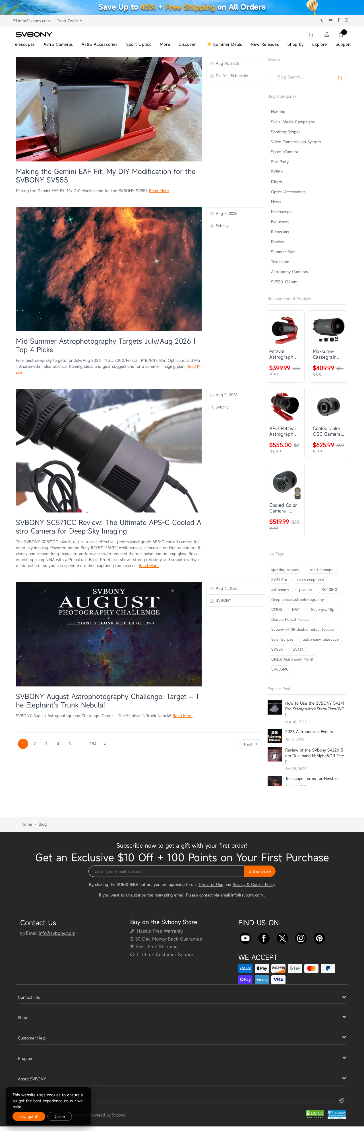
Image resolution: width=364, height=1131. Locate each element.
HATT (296, 609)
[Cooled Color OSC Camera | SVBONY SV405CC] (328, 406)
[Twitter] (282, 937)
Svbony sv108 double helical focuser (303, 629)
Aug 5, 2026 (225, 213)
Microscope (281, 211)
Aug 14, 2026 (226, 63)
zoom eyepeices (310, 579)
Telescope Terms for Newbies (312, 778)
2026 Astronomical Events (309, 731)
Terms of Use (210, 884)
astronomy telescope (321, 639)
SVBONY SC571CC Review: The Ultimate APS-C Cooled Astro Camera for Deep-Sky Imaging (108, 527)
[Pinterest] (319, 937)
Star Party (280, 161)
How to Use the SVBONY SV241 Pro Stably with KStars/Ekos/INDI (314, 708)
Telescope (280, 261)
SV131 (298, 649)
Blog (43, 824)
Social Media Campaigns (293, 121)
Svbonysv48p (322, 609)
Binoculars (280, 231)
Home (26, 824)
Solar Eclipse (282, 639)
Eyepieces (280, 221)
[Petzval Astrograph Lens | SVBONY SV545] (285, 330)
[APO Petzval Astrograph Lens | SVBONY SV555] (285, 406)
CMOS (276, 609)
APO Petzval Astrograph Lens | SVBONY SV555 (282, 431)
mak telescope (321, 569)
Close (60, 1116)
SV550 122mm (284, 282)
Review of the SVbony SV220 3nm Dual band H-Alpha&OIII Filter (314, 755)
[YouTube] (245, 937)
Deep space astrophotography (297, 599)
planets (305, 589)
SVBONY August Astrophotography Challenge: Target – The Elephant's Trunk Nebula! (108, 700)
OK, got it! (28, 1116)
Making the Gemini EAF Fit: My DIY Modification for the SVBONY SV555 (105, 175)
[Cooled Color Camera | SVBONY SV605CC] (285, 483)
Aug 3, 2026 (225, 588)
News (276, 201)
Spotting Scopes (286, 131)
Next (249, 744)
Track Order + (69, 20)
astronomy (280, 589)
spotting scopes (285, 569)
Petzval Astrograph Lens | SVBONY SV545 (281, 354)
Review (277, 241)
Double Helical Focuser (291, 619)
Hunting (278, 111)
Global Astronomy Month (293, 659)
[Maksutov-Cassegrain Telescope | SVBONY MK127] (328, 330)
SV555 (277, 171)
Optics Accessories (288, 191)
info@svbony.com (34, 20)
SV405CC (330, 589)
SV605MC (280, 669)
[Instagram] (301, 937)
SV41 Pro (279, 579)
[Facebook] (264, 937)
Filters (276, 181)
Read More (159, 190)
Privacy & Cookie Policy (254, 884)
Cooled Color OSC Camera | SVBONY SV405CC (328, 431)
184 (93, 743)
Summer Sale (283, 251)
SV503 (277, 649)
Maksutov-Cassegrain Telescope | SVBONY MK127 (325, 354)
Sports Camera (284, 151)
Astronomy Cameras (289, 271)
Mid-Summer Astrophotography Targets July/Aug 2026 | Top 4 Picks (105, 345)
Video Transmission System (296, 141)
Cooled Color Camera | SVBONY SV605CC (283, 508)
